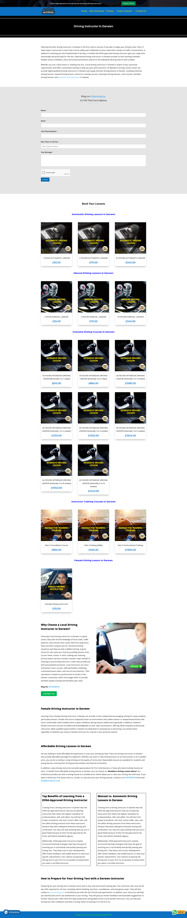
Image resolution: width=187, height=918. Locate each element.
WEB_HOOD (107, 915)
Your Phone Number (49, 131)
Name (44, 110)
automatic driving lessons (69, 77)
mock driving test (57, 892)
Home (84, 11)
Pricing (109, 11)
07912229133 (54, 687)
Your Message (47, 152)
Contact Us (140, 11)
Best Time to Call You (50, 142)
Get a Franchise (96, 11)
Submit (45, 179)
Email (43, 121)
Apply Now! (129, 3)
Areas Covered (124, 11)
